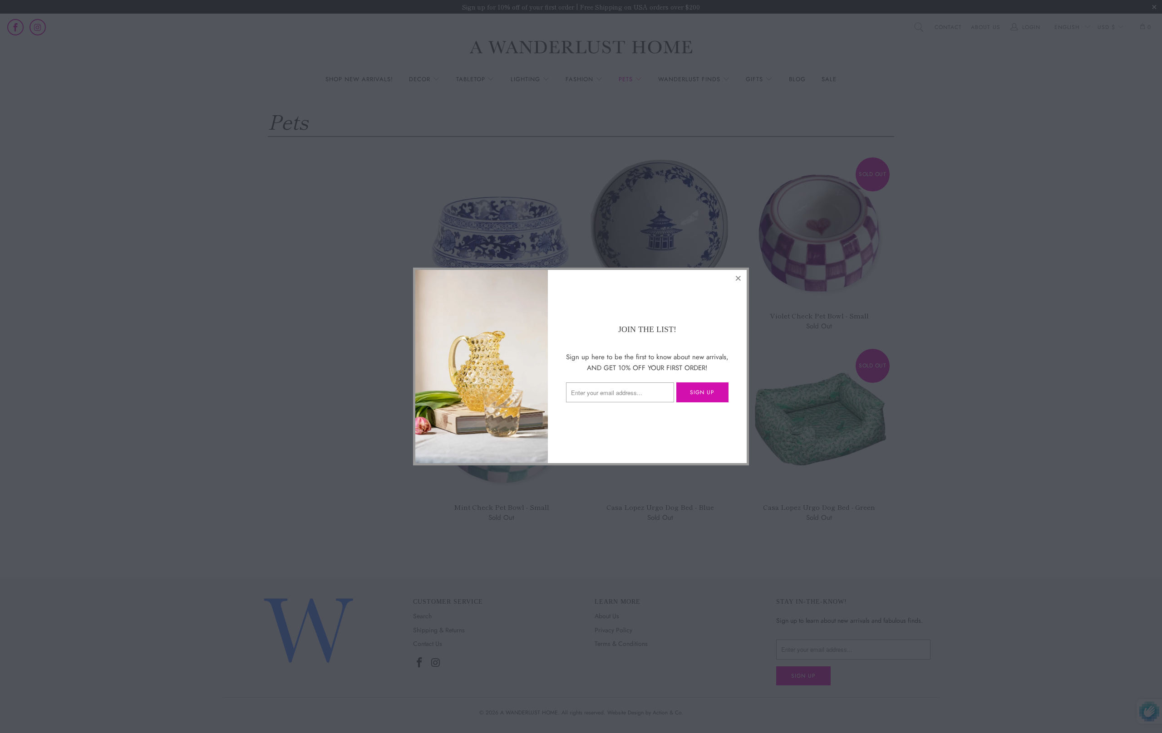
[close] (738, 278)
